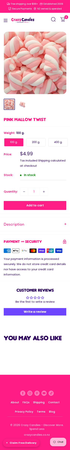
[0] (63, 20)
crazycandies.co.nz (37, 435)
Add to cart (35, 205)
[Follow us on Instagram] (29, 393)
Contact (54, 402)
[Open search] (53, 20)
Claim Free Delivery (23, 443)
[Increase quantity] (44, 192)
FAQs (26, 402)
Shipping (39, 402)
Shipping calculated (52, 160)
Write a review (35, 312)
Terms (41, 411)
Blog (52, 411)
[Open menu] (5, 20)
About (15, 402)
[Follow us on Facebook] (22, 393)
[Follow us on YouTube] (44, 393)
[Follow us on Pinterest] (37, 393)
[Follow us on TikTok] (51, 393)
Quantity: (11, 192)
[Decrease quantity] (24, 192)
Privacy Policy (24, 411)
